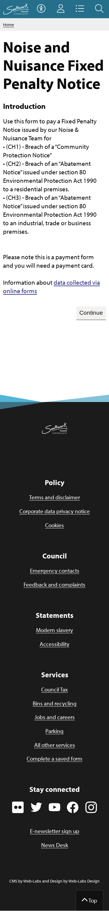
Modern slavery (54, 630)
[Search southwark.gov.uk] (99, 9)
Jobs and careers (55, 717)
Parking (54, 731)
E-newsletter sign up (54, 831)
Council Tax (54, 689)
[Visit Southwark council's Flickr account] (18, 807)
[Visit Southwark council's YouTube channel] (54, 807)
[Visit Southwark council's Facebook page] (73, 807)
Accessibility (54, 644)
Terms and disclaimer (54, 497)
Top (92, 900)
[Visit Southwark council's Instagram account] (91, 807)
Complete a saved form (54, 758)
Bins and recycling (55, 703)
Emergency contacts (54, 570)
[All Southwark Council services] (80, 9)
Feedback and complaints (54, 584)
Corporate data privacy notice (54, 511)
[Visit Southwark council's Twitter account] (36, 807)
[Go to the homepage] (16, 9)
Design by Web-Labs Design (75, 881)
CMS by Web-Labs (25, 881)
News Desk (54, 845)
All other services (54, 745)
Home (8, 24)
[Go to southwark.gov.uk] (55, 428)
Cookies (54, 525)
